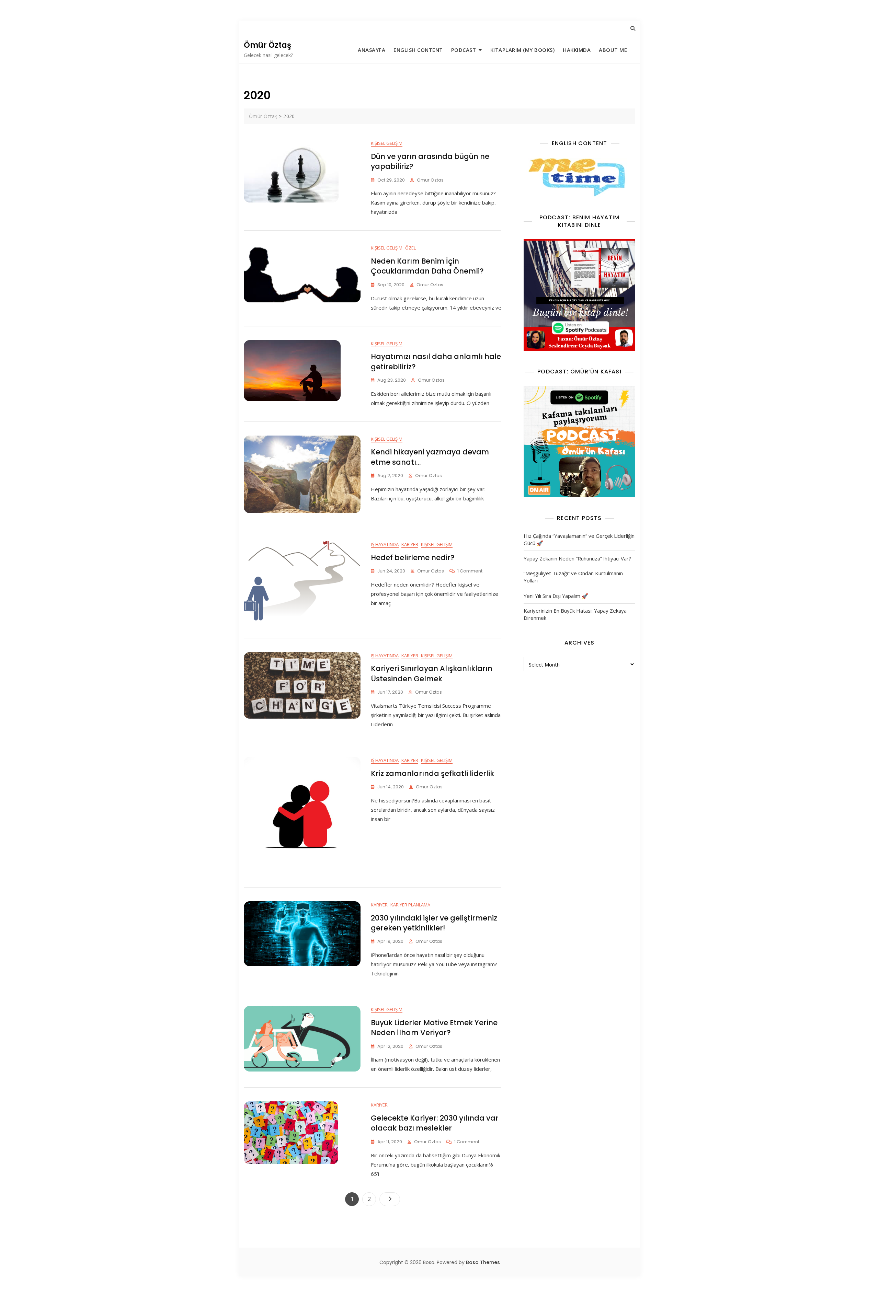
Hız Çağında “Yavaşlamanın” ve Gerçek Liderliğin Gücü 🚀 (579, 539)
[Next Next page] (389, 1199)
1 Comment (469, 571)
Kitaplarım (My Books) (522, 49)
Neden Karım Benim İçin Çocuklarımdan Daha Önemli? (427, 266)
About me (613, 49)
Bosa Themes (483, 1262)
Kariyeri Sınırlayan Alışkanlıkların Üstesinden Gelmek (431, 673)
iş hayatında (385, 544)
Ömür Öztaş (267, 45)
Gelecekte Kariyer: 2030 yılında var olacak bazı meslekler (435, 1123)
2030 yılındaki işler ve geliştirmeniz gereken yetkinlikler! (434, 923)
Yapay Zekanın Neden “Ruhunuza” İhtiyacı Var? (577, 558)
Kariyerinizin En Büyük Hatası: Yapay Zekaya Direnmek (575, 614)
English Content (418, 49)
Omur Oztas (430, 180)
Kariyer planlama (410, 905)
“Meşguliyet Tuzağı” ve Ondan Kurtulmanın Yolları (573, 577)
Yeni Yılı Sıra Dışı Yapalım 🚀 (556, 595)
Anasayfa (371, 49)
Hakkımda (577, 49)
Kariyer (409, 544)
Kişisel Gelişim (386, 143)
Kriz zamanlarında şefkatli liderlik (432, 773)
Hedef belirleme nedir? (413, 558)
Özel (410, 248)
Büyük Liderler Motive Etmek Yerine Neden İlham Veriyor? (434, 1028)
